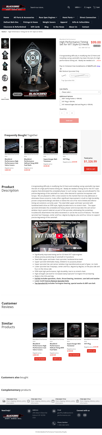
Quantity (63, 109)
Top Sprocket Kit (67, 80)
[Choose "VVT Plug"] (76, 141)
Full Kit (63, 76)
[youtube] (85, 415)
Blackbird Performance (47, 432)
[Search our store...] (68, 7)
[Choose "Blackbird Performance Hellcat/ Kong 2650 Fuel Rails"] (37, 141)
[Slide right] (55, 69)
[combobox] (50, 7)
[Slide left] (11, 69)
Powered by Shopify (60, 432)
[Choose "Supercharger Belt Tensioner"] (56, 141)
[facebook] (79, 415)
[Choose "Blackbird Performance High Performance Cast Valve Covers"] (18, 141)
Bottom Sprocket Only (79, 76)
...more (98, 60)
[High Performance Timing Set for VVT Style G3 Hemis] (5, 43)
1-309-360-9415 (63, 425)
